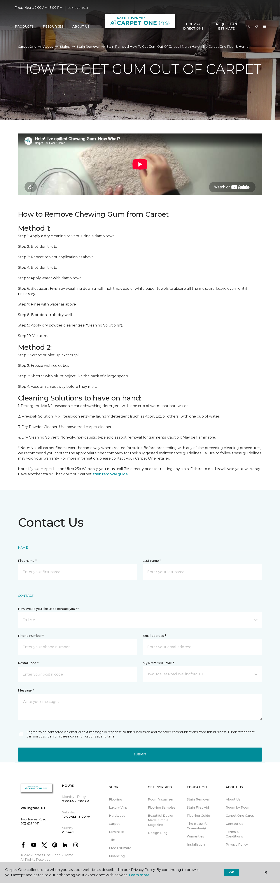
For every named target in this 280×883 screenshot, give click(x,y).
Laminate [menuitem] (116, 832)
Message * (26, 690)
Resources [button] (53, 26)
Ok (231, 872)
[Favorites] (256, 26)
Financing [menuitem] (117, 856)
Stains (65, 47)
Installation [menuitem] (196, 844)
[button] (248, 26)
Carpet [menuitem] (114, 824)
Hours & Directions (193, 26)
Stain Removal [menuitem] (198, 799)
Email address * (154, 635)
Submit (140, 754)
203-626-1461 (77, 8)
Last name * (152, 560)
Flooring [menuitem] (115, 799)
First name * (27, 560)
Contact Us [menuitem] (234, 824)
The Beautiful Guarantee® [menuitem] (197, 826)
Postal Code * (28, 663)
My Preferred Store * (158, 663)
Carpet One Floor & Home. (53, 855)
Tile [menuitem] (112, 840)
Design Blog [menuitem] (157, 833)
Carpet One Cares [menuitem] (240, 816)
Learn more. (139, 875)
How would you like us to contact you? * (48, 608)
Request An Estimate (226, 26)
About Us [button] (80, 26)
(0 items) (264, 26)
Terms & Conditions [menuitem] (234, 834)
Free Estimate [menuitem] (120, 848)
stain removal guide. (110, 474)
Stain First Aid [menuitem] (198, 807)
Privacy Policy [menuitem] (237, 844)
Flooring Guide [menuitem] (198, 816)
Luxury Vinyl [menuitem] (118, 807)
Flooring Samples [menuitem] (161, 807)
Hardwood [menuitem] (117, 816)
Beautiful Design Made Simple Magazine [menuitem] (161, 820)
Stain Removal (88, 47)
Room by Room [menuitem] (238, 807)
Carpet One (27, 47)
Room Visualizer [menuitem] (160, 799)
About (48, 47)
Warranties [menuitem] (195, 836)
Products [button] (24, 26)
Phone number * (31, 635)
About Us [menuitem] (233, 799)
